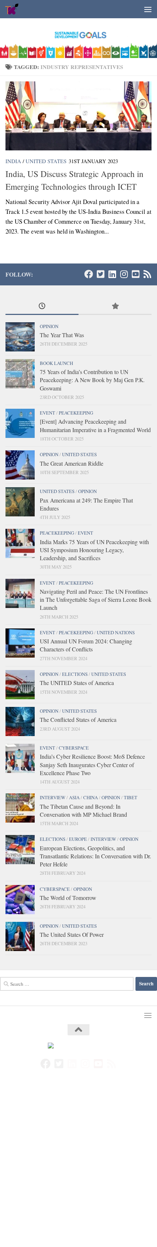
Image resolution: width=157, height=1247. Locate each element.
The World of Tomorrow (68, 897)
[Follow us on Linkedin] (112, 274)
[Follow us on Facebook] (88, 274)
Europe (78, 839)
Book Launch (56, 363)
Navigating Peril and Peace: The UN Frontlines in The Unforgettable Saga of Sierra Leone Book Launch (96, 600)
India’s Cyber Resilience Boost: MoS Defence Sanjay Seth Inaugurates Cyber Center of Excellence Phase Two (92, 765)
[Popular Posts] (115, 307)
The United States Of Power (72, 934)
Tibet (130, 797)
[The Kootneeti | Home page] (14, 9)
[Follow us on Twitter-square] (100, 274)
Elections (75, 674)
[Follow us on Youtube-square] (135, 274)
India (13, 161)
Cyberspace (74, 747)
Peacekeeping (76, 412)
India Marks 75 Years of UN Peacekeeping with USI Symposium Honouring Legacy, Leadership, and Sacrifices (94, 550)
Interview (52, 797)
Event (47, 412)
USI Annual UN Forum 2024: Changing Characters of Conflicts (86, 645)
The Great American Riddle (71, 463)
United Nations (116, 632)
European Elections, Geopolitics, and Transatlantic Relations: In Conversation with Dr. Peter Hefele (95, 856)
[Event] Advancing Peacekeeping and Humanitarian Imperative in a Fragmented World (95, 425)
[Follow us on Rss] (147, 274)
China (90, 797)
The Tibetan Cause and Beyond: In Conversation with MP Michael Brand (83, 810)
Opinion (49, 326)
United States (46, 161)
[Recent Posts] (41, 307)
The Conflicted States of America (78, 719)
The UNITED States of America (77, 682)
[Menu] (148, 9)
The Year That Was (62, 335)
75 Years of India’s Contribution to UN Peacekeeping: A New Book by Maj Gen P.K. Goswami (92, 380)
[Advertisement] (78, 1165)
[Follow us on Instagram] (123, 274)
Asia (74, 797)
